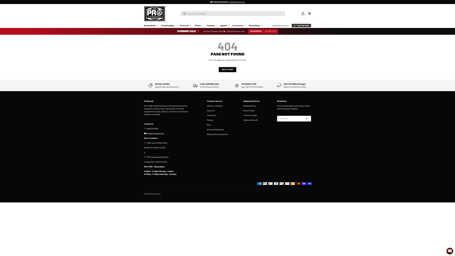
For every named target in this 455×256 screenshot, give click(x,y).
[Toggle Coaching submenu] (216, 25)
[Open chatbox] (449, 251)
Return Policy (248, 110)
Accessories (237, 25)
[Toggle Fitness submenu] (202, 25)
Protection (184, 25)
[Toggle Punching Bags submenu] (176, 25)
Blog (209, 125)
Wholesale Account (280, 25)
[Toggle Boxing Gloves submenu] (157, 25)
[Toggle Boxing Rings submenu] (261, 25)
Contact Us (211, 115)
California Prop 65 (250, 120)
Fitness (198, 25)
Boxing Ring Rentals (215, 129)
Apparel (223, 25)
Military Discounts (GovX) (217, 134)
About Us (211, 110)
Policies (210, 120)
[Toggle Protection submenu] (190, 25)
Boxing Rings (254, 25)
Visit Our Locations (215, 106)
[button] (309, 13)
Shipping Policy (249, 106)
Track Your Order (250, 115)
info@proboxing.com (237, 2)
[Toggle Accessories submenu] (245, 25)
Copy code (272, 31)
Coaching (210, 25)
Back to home (227, 70)
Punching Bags (168, 25)
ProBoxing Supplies (155, 194)
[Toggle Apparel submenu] (228, 25)
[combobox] (233, 13)
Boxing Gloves (150, 25)
